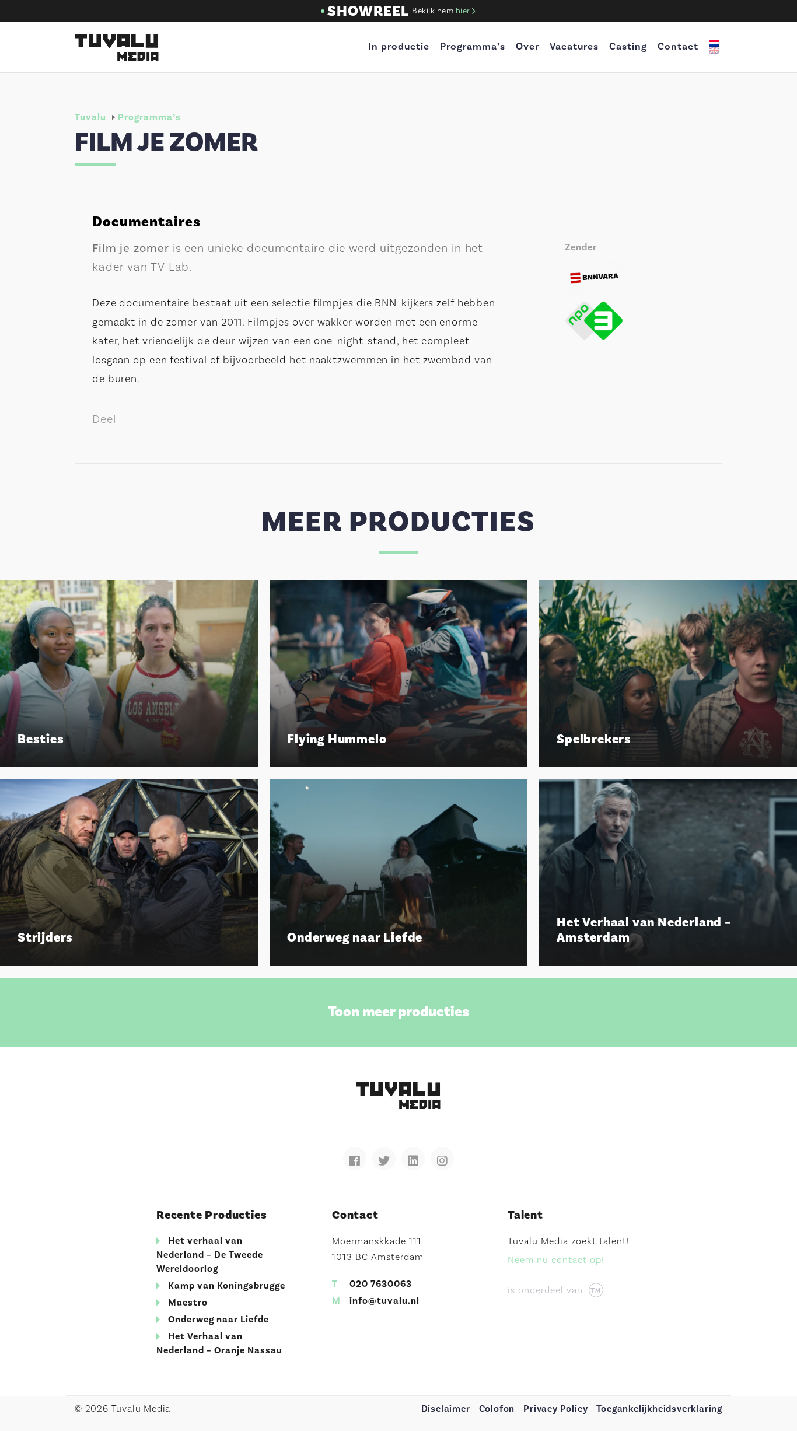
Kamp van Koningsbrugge (226, 1286)
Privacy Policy (555, 1409)
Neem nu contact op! (556, 1260)
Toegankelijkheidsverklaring (659, 1409)
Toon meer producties (398, 1011)
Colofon (497, 1409)
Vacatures (574, 46)
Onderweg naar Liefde (218, 1319)
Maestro (188, 1302)
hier (464, 11)
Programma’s (472, 46)
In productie (398, 46)
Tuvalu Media (117, 47)
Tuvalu (90, 117)
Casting (628, 46)
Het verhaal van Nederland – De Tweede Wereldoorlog (209, 1255)
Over (527, 46)
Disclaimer (445, 1409)
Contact (678, 46)
